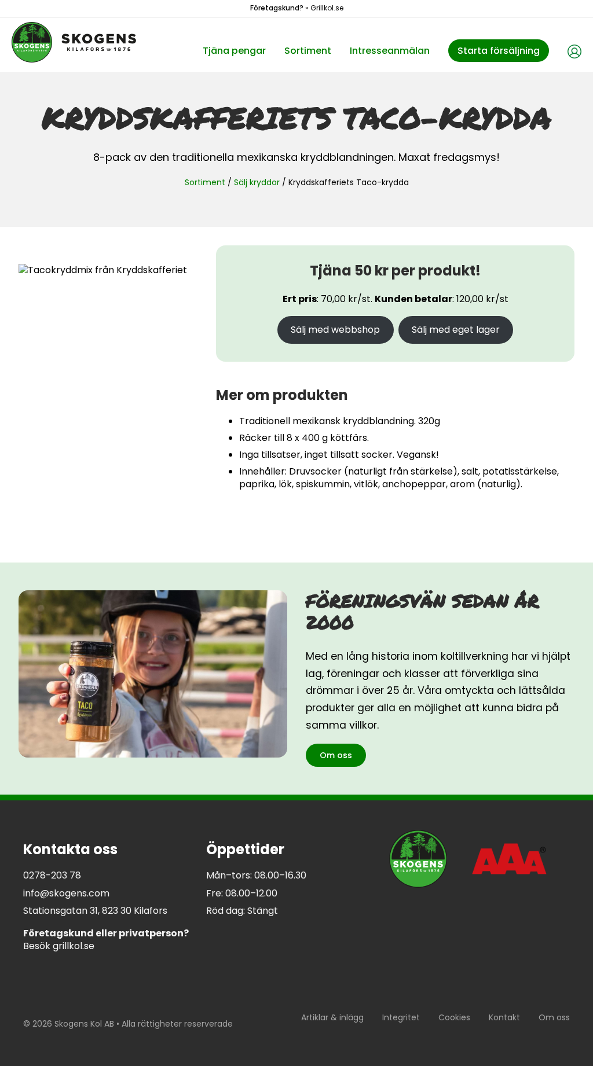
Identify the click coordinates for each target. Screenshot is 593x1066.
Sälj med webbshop (335, 329)
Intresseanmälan (390, 50)
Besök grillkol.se (106, 940)
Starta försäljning (498, 50)
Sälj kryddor (257, 182)
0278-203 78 (52, 875)
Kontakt (504, 1017)
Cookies (454, 1017)
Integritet (401, 1017)
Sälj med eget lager (456, 329)
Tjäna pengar (234, 50)
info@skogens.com (66, 893)
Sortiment (307, 50)
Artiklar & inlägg (332, 1017)
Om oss (336, 755)
